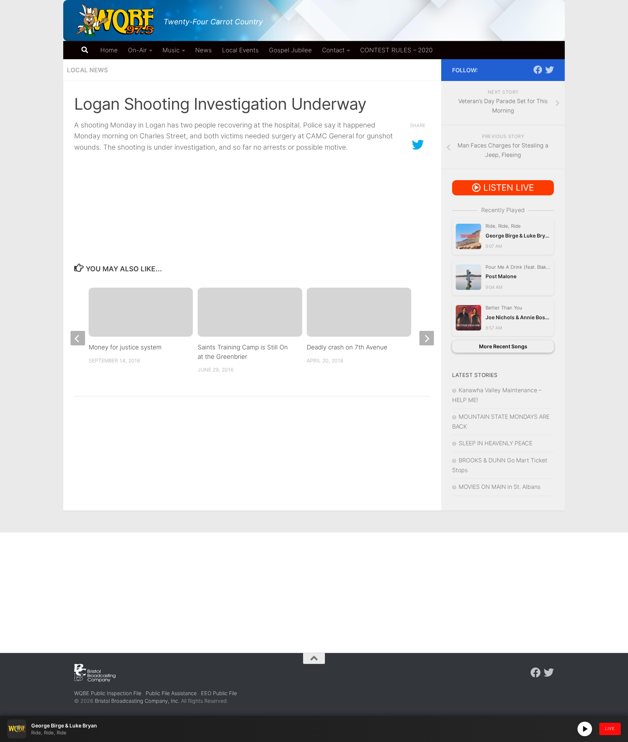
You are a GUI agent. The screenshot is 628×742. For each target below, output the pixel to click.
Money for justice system (125, 347)
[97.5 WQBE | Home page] (115, 20)
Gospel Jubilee (290, 50)
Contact (333, 50)
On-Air (137, 50)
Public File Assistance (171, 693)
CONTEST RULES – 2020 (396, 50)
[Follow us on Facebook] (538, 69)
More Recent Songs (503, 346)
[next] (426, 338)
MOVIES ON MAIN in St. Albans (499, 486)
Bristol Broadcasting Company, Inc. (137, 701)
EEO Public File (219, 693)
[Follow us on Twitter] (549, 69)
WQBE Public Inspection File (107, 693)
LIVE (610, 728)
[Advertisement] (314, 587)
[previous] (78, 338)
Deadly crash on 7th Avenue (347, 347)
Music (171, 50)
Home (109, 50)
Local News (87, 70)
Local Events (240, 50)
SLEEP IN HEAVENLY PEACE (495, 443)
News (203, 50)
